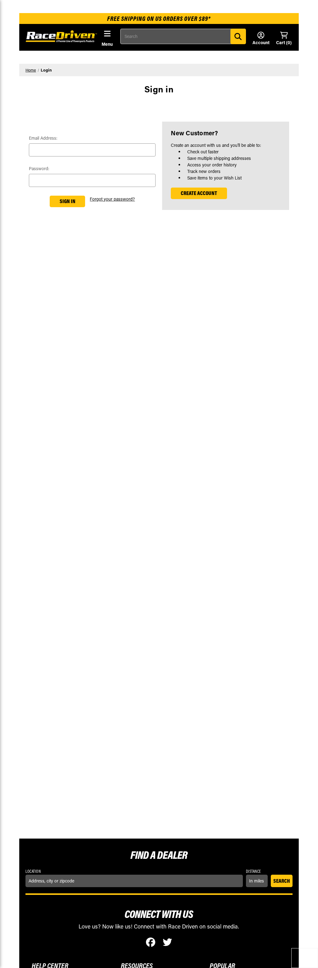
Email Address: (43, 138)
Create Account (199, 193)
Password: (39, 168)
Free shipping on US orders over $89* (159, 18)
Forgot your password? (112, 199)
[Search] (238, 36)
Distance (253, 871)
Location (33, 871)
